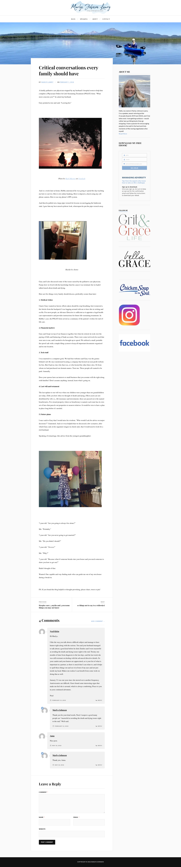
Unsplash (81, 178)
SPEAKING (84, 19)
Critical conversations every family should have (68, 70)
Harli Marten (70, 178)
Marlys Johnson (59, 710)
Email (76, 817)
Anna (52, 736)
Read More (123, 134)
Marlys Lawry (47, 82)
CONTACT (106, 19)
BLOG (73, 19)
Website (42, 829)
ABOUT (95, 19)
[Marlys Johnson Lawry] (90, 7)
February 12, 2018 (59, 700)
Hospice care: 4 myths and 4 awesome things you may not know (54, 606)
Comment (43, 792)
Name (42, 817)
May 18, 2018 (56, 745)
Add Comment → (98, 621)
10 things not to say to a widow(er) (91, 605)
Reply (100, 700)
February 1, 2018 (67, 82)
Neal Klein (54, 631)
